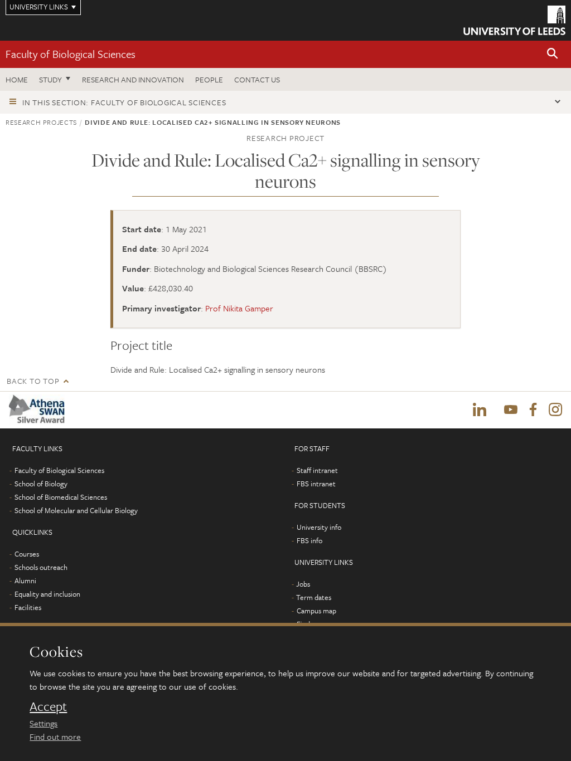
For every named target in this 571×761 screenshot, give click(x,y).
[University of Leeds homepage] (514, 20)
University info (319, 527)
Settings (43, 723)
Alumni (25, 580)
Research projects (41, 122)
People (209, 79)
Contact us (257, 79)
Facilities (27, 607)
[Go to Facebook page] (533, 410)
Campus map (316, 610)
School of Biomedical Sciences (60, 497)
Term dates (313, 597)
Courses (26, 553)
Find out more (55, 736)
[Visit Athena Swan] (39, 409)
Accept (48, 706)
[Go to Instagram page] (555, 410)
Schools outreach (40, 567)
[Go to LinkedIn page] (479, 410)
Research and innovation (133, 79)
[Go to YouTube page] (510, 410)
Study (50, 79)
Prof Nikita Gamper (239, 308)
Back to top (33, 381)
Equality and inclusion (47, 593)
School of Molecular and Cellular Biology (76, 510)
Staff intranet (317, 470)
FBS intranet (316, 483)
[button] (552, 54)
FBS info (309, 540)
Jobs (303, 583)
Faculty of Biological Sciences (71, 53)
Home (17, 79)
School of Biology (40, 483)
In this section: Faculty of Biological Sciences (124, 102)
